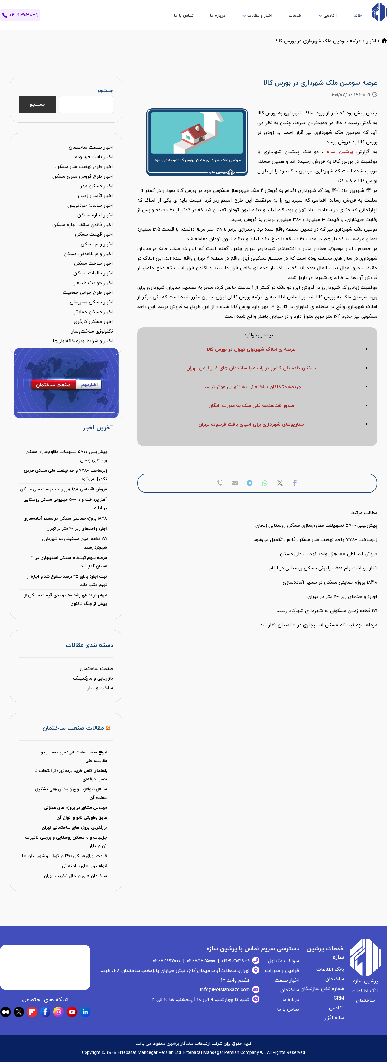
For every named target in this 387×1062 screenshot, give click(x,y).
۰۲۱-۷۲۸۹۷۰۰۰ (166, 961)
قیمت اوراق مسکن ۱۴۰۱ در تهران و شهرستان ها (64, 856)
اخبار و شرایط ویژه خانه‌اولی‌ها (83, 341)
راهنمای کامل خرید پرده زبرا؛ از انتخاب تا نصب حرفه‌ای (70, 775)
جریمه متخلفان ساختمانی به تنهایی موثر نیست (251, 387)
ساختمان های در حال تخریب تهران (75, 876)
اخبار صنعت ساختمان (91, 147)
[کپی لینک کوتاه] (219, 483)
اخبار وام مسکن (97, 244)
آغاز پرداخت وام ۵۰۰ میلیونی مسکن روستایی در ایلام (65, 504)
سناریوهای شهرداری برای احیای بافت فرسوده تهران (251, 424)
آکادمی (336, 1008)
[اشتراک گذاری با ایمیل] (235, 483)
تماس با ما (288, 1009)
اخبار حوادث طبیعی (93, 283)
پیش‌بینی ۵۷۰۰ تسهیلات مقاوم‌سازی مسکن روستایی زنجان (66, 456)
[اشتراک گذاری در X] (280, 483)
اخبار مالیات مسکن (93, 273)
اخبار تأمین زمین (95, 195)
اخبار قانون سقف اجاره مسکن (82, 224)
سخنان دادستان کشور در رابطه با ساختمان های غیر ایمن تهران (251, 368)
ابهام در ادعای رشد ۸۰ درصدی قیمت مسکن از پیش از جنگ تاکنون (65, 599)
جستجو (105, 90)
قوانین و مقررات (282, 970)
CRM (339, 998)
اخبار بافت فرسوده (94, 157)
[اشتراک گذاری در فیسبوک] (295, 483)
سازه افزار (334, 1017)
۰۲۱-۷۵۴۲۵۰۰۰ (201, 961)
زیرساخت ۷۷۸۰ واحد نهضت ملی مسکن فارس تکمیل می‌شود (65, 475)
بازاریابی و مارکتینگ (93, 678)
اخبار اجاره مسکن (95, 215)
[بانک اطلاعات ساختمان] (384, 41)
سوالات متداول (283, 961)
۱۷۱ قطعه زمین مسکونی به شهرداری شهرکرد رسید (74, 543)
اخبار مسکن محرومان (91, 302)
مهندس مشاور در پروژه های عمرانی (75, 808)
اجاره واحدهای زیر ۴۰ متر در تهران (76, 529)
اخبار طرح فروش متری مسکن (82, 176)
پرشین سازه (340, 152)
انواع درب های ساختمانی (84, 866)
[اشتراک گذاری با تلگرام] (250, 483)
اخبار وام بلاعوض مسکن (88, 254)
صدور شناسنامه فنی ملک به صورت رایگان (251, 405)
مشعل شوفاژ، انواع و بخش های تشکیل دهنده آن (71, 793)
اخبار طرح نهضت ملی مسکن (84, 166)
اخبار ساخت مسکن (93, 263)
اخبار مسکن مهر (96, 186)
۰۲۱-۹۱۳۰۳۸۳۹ (236, 961)
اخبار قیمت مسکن (94, 234)
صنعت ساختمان (96, 668)
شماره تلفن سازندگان (322, 988)
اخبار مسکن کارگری (93, 321)
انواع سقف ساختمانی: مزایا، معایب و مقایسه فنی (74, 756)
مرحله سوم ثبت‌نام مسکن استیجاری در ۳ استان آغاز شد (69, 562)
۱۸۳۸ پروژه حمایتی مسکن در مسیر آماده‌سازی (65, 518)
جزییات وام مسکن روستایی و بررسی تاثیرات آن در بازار (66, 842)
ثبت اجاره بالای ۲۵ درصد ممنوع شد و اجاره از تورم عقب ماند (67, 581)
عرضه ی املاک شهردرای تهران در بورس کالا (251, 349)
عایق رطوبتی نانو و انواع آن (82, 818)
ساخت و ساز (100, 688)
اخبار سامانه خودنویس (90, 205)
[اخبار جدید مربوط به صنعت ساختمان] (379, 12)
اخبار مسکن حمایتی (93, 312)
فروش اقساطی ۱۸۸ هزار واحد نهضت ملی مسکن (63, 489)
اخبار (371, 41)
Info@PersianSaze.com (225, 990)
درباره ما (290, 999)
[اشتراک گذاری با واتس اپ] (265, 483)
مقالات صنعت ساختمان (73, 728)
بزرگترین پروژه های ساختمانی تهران (74, 828)
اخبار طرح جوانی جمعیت (88, 292)
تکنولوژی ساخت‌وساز (92, 331)
